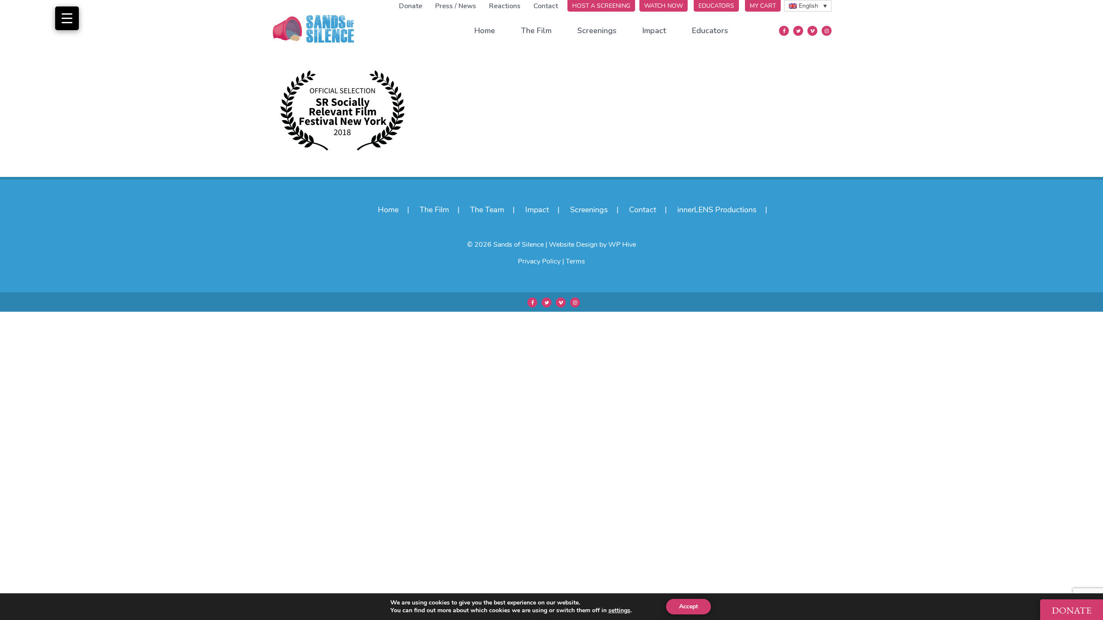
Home (484, 30)
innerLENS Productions (717, 210)
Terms (575, 261)
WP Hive (622, 244)
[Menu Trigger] (67, 18)
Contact (545, 6)
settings (619, 610)
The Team (487, 210)
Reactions (504, 6)
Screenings (597, 30)
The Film (536, 30)
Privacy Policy (539, 261)
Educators (710, 30)
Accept (688, 606)
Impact (654, 30)
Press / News (455, 6)
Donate (410, 6)
